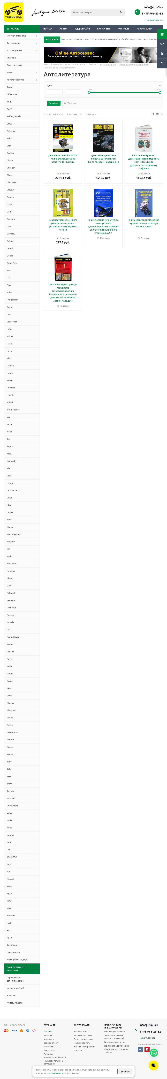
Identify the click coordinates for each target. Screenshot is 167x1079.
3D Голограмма (14, 50)
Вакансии (48, 1046)
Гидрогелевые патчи (114, 1042)
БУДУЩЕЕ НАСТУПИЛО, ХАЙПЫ (116, 1051)
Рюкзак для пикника (114, 1031)
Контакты (124, 29)
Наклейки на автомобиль (116, 1046)
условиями (56, 1073)
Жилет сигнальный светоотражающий (114, 1036)
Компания (50, 1025)
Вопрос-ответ (51, 1043)
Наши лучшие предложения (113, 1026)
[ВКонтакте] (140, 1049)
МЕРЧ (9, 72)
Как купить (104, 29)
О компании (144, 29)
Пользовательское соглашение (53, 1062)
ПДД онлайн (82, 29)
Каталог (16, 29)
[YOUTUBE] (147, 1049)
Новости (48, 1035)
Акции (63, 29)
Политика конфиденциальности (55, 1055)
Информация (82, 1025)
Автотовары (13, 43)
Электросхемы (14, 65)
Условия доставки (83, 1035)
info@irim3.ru (153, 7)
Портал (47, 29)
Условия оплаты (82, 1031)
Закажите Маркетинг (84, 1046)
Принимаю (125, 1071)
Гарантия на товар (83, 1039)
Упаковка (11, 58)
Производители (82, 1043)
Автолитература (15, 80)
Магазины (49, 1039)
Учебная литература (17, 36)
